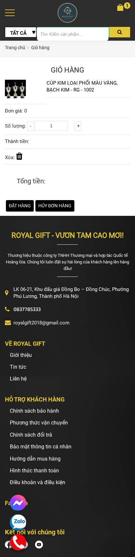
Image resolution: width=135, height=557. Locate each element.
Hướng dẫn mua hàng (35, 459)
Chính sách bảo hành (34, 411)
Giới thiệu (21, 355)
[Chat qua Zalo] (18, 522)
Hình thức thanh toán (34, 470)
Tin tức (18, 367)
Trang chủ (15, 47)
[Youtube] (40, 544)
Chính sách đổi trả (31, 435)
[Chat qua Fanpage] (18, 503)
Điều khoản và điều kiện (37, 482)
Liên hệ (18, 379)
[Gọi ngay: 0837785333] (18, 541)
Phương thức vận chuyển (39, 423)
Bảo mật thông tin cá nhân (40, 447)
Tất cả (18, 33)
